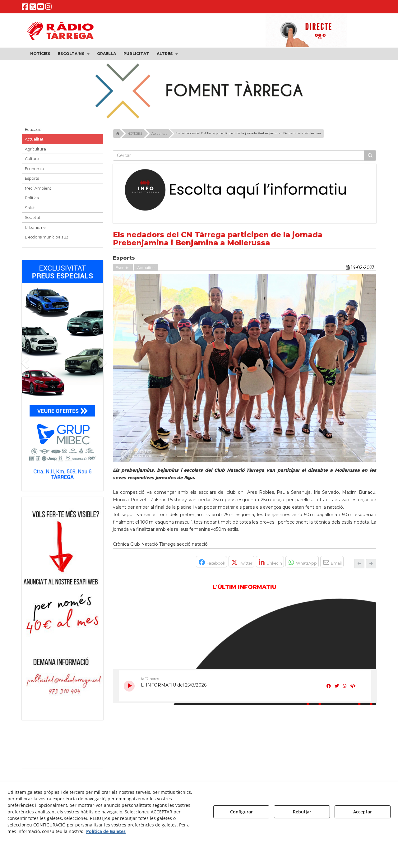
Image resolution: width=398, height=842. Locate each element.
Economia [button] (34, 168)
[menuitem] (40, 54)
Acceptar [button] (362, 812)
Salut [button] (30, 208)
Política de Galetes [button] (106, 831)
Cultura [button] (32, 158)
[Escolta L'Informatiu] (245, 190)
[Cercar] (370, 155)
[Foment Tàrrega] (199, 90)
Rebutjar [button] (302, 812)
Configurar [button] (241, 812)
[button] (25, 8)
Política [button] (32, 198)
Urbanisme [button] (35, 227)
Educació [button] (33, 129)
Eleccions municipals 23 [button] (46, 237)
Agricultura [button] (35, 149)
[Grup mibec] (62, 372)
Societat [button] (32, 217)
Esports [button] (32, 178)
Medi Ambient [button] (38, 188)
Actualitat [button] (34, 139)
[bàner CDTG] (84, 569)
